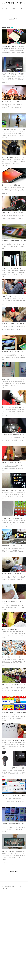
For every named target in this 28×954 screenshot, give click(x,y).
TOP (25, 887)
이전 (4, 863)
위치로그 (23, 8)
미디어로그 (14, 8)
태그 (7, 8)
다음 (15, 865)
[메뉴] (25, 3)
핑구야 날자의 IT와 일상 (12, 3)
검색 (22, 3)
